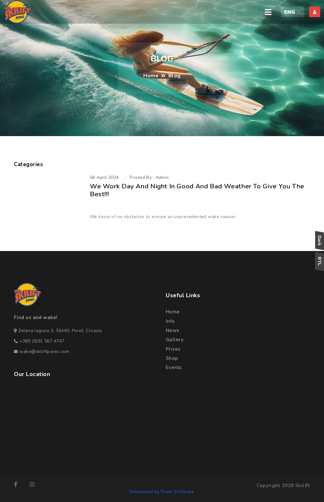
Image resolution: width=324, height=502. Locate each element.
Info (170, 321)
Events (174, 367)
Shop (172, 358)
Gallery (175, 339)
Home (151, 75)
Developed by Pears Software (162, 492)
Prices (173, 349)
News (172, 330)
